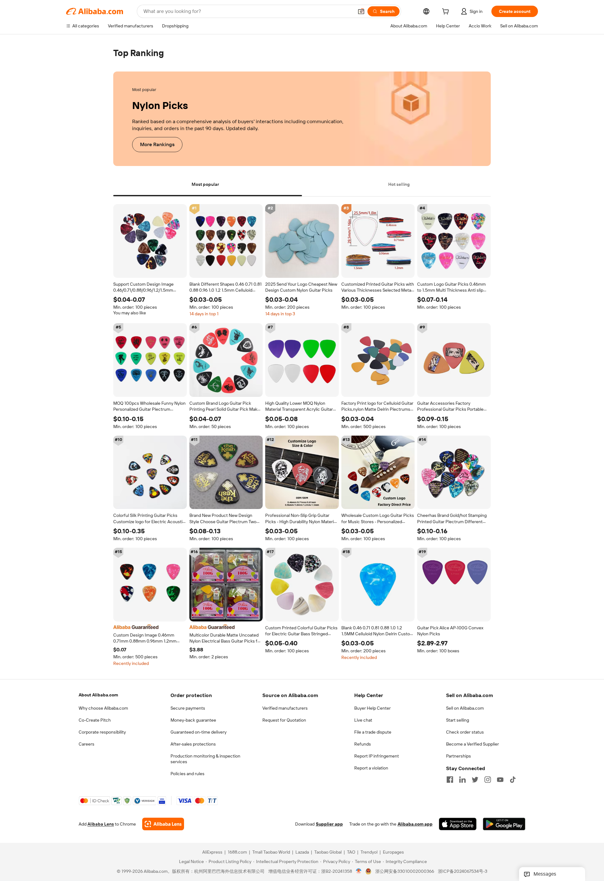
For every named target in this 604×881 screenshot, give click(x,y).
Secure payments (188, 708)
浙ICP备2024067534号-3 (462, 871)
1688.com (237, 852)
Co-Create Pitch (95, 720)
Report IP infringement (376, 755)
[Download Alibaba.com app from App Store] (458, 824)
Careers (86, 744)
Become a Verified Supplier (472, 744)
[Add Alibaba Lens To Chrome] (163, 824)
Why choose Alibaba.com (103, 708)
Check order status (465, 732)
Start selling (457, 720)
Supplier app (329, 824)
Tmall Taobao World (271, 852)
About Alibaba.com (98, 694)
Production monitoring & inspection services (205, 758)
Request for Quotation (284, 720)
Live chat (363, 720)
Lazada (302, 852)
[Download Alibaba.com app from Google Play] (504, 824)
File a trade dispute (372, 732)
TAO (351, 852)
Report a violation (371, 767)
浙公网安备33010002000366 (404, 871)
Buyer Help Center (372, 708)
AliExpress (212, 852)
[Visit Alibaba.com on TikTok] (513, 779)
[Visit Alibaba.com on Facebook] (450, 779)
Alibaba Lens (100, 824)
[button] (361, 11)
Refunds (362, 744)
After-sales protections (193, 744)
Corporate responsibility (102, 732)
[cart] (446, 12)
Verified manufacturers (285, 708)
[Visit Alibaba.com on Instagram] (487, 779)
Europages (393, 852)
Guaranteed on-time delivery (198, 732)
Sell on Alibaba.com (465, 708)
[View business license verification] (359, 871)
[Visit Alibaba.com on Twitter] (475, 779)
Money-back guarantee (193, 720)
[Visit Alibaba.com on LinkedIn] (462, 779)
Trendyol (369, 852)
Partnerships (458, 755)
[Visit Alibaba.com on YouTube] (500, 779)
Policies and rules (187, 773)
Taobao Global (328, 852)
